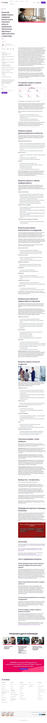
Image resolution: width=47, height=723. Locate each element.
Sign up (43, 2)
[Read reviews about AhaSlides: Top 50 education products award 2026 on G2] (12, 714)
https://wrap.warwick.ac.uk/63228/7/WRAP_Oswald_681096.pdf (29, 555)
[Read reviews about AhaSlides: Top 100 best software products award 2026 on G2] (7, 714)
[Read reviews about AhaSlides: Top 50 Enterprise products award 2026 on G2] (3, 714)
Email (2, 88)
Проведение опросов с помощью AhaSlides (7, 73)
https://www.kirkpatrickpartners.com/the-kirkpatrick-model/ (29, 624)
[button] (12, 1)
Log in (38, 2)
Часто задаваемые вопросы (6, 76)
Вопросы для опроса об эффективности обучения (6, 65)
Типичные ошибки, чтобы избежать (8, 69)
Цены (27, 1)
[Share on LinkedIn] (8, 49)
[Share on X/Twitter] (10, 49)
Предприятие (12, 3)
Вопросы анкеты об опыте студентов (8, 67)
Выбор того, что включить (6, 70)
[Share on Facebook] (13, 49)
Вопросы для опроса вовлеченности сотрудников (8, 63)
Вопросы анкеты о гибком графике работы (7, 60)
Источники (3, 75)
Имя (2, 84)
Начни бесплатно (23, 668)
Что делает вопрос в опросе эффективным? (6, 54)
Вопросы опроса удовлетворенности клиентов (8, 57)
